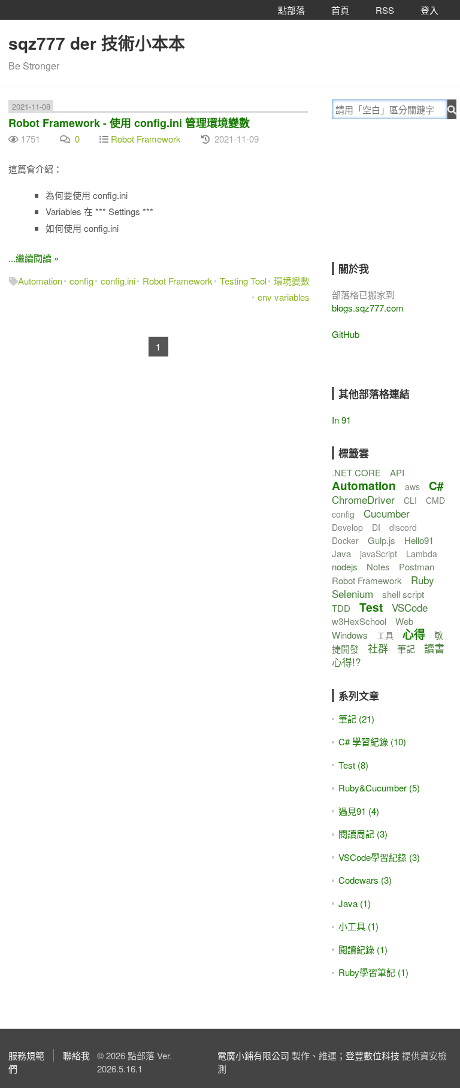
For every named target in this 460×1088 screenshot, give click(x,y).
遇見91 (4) (358, 811)
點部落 (291, 10)
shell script (403, 594)
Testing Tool (243, 280)
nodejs (345, 566)
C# (436, 485)
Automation (40, 280)
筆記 (406, 648)
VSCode (410, 607)
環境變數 (292, 280)
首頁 (340, 10)
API (397, 472)
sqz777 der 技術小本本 (96, 43)
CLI (410, 500)
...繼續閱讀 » (33, 258)
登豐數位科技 (373, 1055)
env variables (284, 297)
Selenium (352, 593)
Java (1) (354, 903)
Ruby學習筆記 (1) (373, 972)
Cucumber (387, 513)
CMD (435, 500)
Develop (347, 527)
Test (371, 607)
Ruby (422, 579)
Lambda (421, 554)
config (81, 280)
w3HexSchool (359, 621)
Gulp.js (381, 540)
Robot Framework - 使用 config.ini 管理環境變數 (129, 123)
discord (403, 527)
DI (376, 527)
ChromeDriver (363, 499)
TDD (341, 608)
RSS (385, 10)
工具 (385, 635)
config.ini (118, 280)
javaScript (378, 554)
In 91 (341, 419)
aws (412, 486)
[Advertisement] (396, 199)
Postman (416, 566)
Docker (345, 540)
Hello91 (419, 540)
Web (404, 621)
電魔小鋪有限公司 (253, 1055)
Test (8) (353, 764)
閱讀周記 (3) (363, 833)
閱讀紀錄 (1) (363, 949)
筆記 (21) (356, 718)
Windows (350, 634)
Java (341, 553)
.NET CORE (356, 472)
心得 (413, 634)
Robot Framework (146, 138)
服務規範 (26, 1055)
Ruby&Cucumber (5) (379, 787)
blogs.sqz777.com (368, 307)
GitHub (345, 334)
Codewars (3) (365, 880)
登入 (429, 10)
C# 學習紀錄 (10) (372, 741)
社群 (378, 647)
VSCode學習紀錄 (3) (379, 857)
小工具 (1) (358, 926)
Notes (378, 566)
